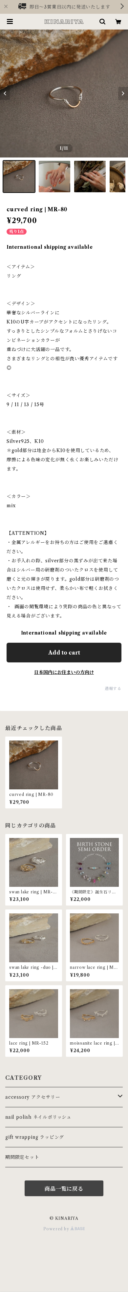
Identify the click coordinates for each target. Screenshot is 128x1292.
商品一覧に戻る (64, 1188)
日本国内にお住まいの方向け (64, 672)
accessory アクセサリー (32, 1097)
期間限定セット (22, 1157)
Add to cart (64, 652)
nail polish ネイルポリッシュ (38, 1117)
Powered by (57, 1228)
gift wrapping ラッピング (34, 1137)
